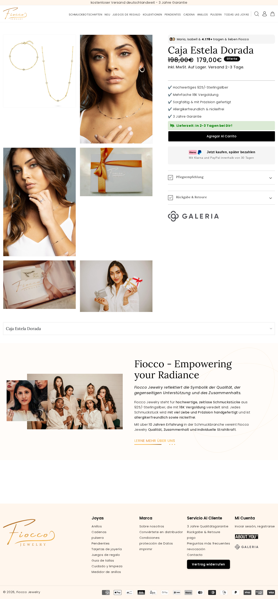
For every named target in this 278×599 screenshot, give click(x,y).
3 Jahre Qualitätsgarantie (207, 526)
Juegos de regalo (106, 555)
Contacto (195, 555)
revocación (196, 549)
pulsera (98, 538)
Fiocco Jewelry (28, 592)
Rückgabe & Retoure (203, 532)
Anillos (97, 526)
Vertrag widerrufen (208, 564)
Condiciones (149, 538)
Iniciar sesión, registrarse (255, 526)
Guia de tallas (103, 560)
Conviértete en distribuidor (161, 532)
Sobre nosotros (151, 526)
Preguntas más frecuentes (208, 543)
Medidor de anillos (106, 572)
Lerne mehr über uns (154, 440)
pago (191, 538)
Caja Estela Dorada (23, 328)
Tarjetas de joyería (107, 549)
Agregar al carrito (221, 136)
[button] (256, 13)
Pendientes (101, 543)
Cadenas (99, 532)
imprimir (145, 549)
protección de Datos (156, 543)
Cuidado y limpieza (107, 566)
